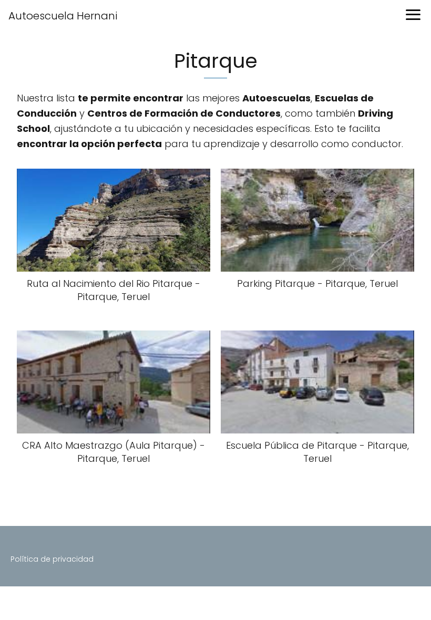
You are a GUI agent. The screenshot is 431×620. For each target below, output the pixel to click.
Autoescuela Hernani (62, 15)
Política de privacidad (52, 559)
